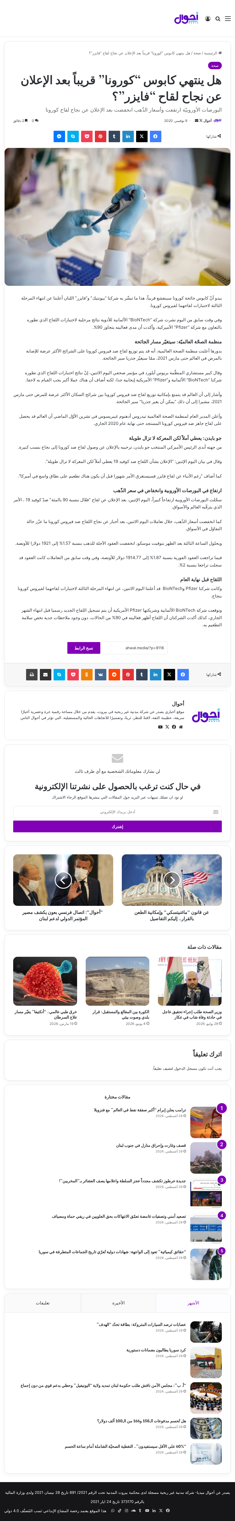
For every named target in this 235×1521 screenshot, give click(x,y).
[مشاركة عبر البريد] (45, 674)
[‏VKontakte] (100, 674)
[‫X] (142, 136)
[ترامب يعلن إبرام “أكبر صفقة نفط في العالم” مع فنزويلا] (206, 1122)
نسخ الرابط (84, 647)
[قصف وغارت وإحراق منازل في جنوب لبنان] (206, 1158)
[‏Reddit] (114, 674)
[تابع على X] (200, 120)
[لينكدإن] (128, 136)
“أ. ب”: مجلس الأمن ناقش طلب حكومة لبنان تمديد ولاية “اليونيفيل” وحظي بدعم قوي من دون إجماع (103, 1385)
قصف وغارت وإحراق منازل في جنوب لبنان (151, 1145)
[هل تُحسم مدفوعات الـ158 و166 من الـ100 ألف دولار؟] (206, 1428)
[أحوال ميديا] (186, 18)
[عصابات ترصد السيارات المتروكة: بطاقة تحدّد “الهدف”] (206, 1332)
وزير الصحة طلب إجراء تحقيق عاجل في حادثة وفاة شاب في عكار (192, 1014)
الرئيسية (211, 53)
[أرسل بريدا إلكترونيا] (196, 120)
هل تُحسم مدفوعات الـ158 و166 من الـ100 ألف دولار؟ (141, 1420)
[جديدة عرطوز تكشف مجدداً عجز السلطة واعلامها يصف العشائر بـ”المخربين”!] (206, 1193)
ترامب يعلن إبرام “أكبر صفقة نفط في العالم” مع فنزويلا (140, 1109)
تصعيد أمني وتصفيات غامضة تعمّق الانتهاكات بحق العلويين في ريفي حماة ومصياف (119, 1216)
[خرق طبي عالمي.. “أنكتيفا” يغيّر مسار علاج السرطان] (45, 981)
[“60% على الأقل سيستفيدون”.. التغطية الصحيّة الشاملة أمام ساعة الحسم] (206, 1454)
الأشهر (193, 1303)
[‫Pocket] (87, 136)
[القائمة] (228, 20)
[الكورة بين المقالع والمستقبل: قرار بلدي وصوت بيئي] (118, 981)
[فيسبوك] (155, 136)
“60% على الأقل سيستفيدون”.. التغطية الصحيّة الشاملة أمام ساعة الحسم (125, 1446)
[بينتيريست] (100, 136)
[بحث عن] (218, 20)
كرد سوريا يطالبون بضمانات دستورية (156, 1349)
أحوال (207, 120)
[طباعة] (32, 674)
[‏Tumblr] (114, 136)
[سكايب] (73, 136)
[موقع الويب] (180, 727)
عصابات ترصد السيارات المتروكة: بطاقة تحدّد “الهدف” (141, 1324)
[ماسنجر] (59, 136)
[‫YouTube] (160, 727)
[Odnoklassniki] (87, 674)
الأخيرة (118, 1303)
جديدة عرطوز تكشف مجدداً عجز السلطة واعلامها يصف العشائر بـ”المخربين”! (122, 1180)
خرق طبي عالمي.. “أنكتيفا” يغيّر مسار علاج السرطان (46, 1014)
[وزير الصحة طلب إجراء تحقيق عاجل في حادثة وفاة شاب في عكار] (190, 981)
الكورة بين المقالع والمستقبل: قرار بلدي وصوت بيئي (121, 1014)
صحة (197, 53)
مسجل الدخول (185, 1068)
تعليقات (43, 1303)
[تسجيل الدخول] (208, 20)
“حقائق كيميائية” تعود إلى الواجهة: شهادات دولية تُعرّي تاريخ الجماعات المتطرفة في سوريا (112, 1251)
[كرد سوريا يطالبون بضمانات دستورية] (206, 1362)
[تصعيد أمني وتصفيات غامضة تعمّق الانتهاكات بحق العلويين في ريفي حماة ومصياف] (206, 1229)
